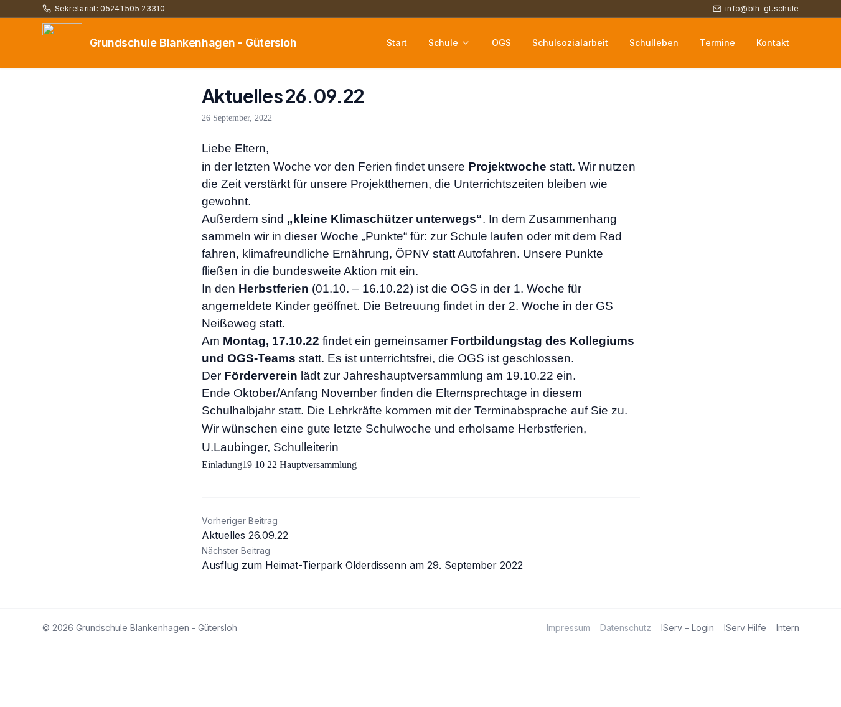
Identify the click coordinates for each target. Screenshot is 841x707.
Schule (443, 42)
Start (397, 42)
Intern (787, 627)
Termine (717, 42)
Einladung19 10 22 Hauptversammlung (279, 464)
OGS (501, 42)
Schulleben (654, 42)
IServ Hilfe (745, 627)
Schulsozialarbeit (570, 42)
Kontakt (772, 42)
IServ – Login (687, 627)
